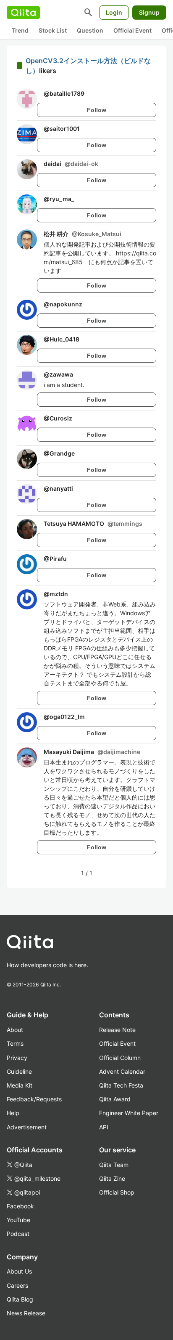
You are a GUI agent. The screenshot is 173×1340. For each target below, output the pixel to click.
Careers (17, 1285)
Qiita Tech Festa (121, 1085)
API (103, 1127)
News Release (26, 1313)
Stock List (53, 30)
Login (114, 12)
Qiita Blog (20, 1299)
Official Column (120, 1057)
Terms (15, 1043)
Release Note (117, 1029)
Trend (20, 30)
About (15, 1029)
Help (13, 1112)
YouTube (18, 1219)
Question (90, 30)
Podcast (18, 1233)
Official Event (132, 30)
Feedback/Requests (34, 1099)
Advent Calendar (122, 1071)
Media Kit (19, 1085)
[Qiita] (23, 12)
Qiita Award (115, 1099)
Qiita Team (113, 1164)
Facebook (20, 1206)
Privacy (17, 1057)
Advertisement (27, 1127)
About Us (19, 1271)
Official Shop (116, 1192)
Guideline (19, 1071)
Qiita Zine (112, 1178)
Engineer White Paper (128, 1112)
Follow (96, 110)
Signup (149, 12)
